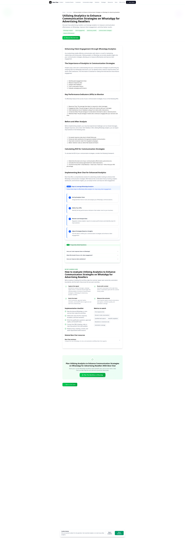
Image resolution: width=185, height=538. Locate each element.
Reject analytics (110, 533)
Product (61, 2)
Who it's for (122, 2)
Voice (116, 2)
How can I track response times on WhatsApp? (78, 251)
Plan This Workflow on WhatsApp (93, 375)
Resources (110, 2)
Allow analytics (119, 533)
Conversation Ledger (88, 2)
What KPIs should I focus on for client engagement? (80, 255)
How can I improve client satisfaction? (76, 259)
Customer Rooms (69, 2)
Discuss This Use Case (72, 38)
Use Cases (69, 12)
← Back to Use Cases (70, 384)
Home (63, 12)
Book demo (132, 2)
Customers (78, 2)
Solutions (97, 2)
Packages (103, 2)
